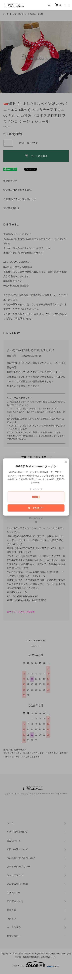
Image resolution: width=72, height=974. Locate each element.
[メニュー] (67, 5)
